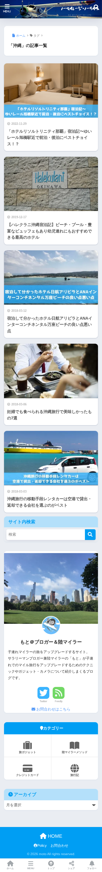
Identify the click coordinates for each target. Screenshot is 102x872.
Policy (42, 845)
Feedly (59, 701)
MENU (30, 868)
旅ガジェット (27, 752)
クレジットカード (27, 775)
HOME (54, 836)
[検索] (90, 534)
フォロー (92, 868)
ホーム (10, 868)
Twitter (43, 701)
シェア (71, 868)
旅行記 (74, 775)
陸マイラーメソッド (75, 752)
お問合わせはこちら (52, 709)
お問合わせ (59, 845)
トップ (51, 868)
